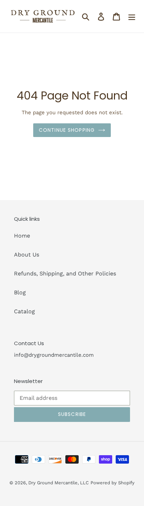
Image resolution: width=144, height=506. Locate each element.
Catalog (24, 311)
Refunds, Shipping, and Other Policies (65, 273)
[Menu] (131, 16)
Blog (20, 292)
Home (22, 235)
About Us (26, 254)
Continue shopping (67, 130)
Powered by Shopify (113, 482)
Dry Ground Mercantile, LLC (58, 482)
